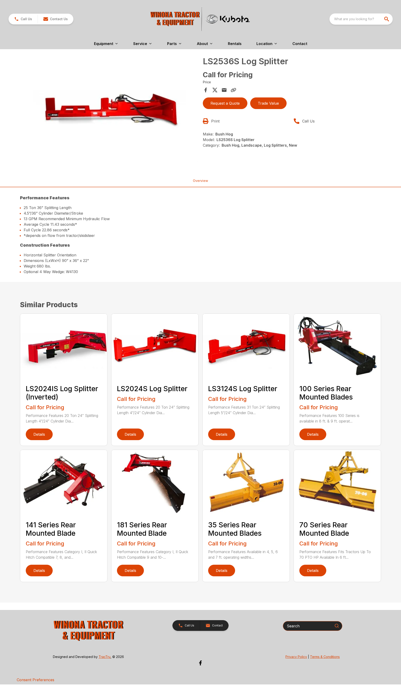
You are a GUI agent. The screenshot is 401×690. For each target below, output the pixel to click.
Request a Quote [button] (225, 103)
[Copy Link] (233, 90)
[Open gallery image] (110, 109)
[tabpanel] (110, 110)
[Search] (337, 625)
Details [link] (39, 434)
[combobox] (361, 19)
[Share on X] (215, 90)
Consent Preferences (35, 679)
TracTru (104, 657)
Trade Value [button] (268, 103)
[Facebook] (200, 663)
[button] (23, 19)
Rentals (235, 43)
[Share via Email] (224, 90)
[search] (387, 19)
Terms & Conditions (325, 657)
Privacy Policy (296, 657)
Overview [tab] (200, 181)
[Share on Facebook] (205, 90)
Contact (299, 43)
